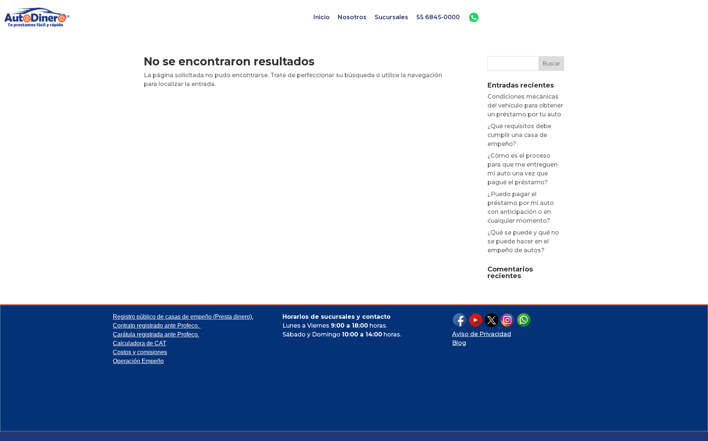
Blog (459, 342)
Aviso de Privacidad (481, 334)
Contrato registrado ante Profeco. (157, 325)
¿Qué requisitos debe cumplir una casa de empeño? (519, 135)
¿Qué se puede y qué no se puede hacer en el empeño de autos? (523, 241)
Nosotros (352, 17)
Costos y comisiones (140, 352)
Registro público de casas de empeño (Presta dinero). (183, 317)
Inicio (321, 17)
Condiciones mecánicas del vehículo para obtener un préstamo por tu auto (525, 105)
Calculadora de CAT (139, 343)
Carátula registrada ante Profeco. (156, 334)
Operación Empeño (138, 361)
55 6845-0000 (438, 17)
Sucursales (391, 17)
